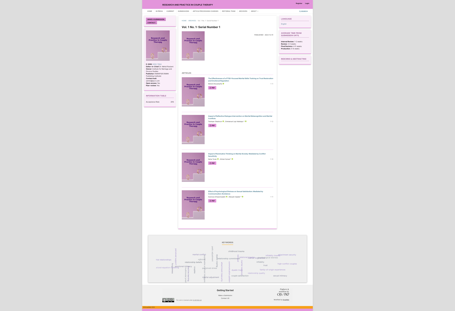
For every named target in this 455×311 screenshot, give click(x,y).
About (254, 11)
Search (304, 11)
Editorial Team (228, 11)
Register (299, 3)
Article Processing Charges (205, 11)
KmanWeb (286, 300)
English (284, 24)
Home (149, 11)
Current (170, 11)
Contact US (225, 298)
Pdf (213, 88)
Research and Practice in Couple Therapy (187, 5)
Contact (151, 23)
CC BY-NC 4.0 (197, 300)
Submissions (183, 11)
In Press (159, 11)
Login (307, 3)
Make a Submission (156, 19)
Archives (243, 11)
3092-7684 (157, 64)
